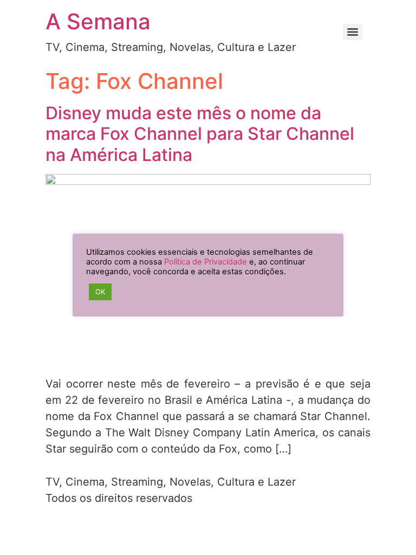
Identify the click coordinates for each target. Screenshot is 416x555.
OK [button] (100, 291)
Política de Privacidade (205, 262)
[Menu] (352, 32)
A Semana (98, 21)
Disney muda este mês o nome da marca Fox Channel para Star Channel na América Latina (200, 133)
